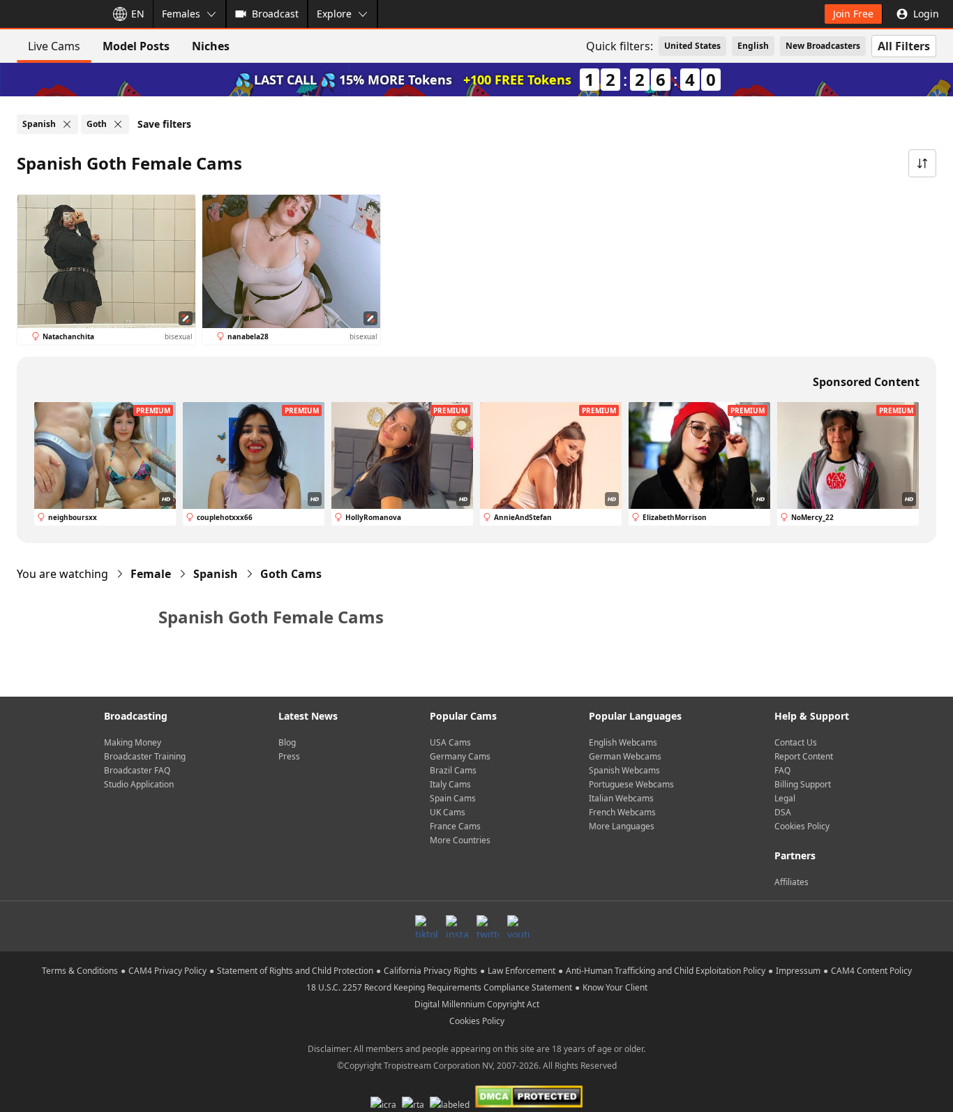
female (150, 573)
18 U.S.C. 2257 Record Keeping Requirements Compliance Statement (439, 987)
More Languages (621, 826)
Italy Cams (450, 784)
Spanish (215, 573)
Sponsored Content (866, 382)
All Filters (904, 46)
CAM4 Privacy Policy (167, 971)
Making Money (132, 742)
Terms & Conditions (80, 971)
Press (289, 756)
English (753, 46)
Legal (784, 798)
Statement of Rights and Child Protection (295, 971)
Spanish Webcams (624, 770)
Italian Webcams (621, 798)
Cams (291, 573)
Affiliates (791, 882)
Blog (287, 742)
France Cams (455, 826)
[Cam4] (50, 14)
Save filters (164, 124)
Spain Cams (453, 798)
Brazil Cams (453, 770)
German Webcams (625, 756)
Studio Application (139, 784)
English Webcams (623, 742)
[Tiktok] (426, 926)
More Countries (460, 840)
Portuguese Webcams (631, 784)
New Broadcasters (823, 46)
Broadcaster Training (145, 756)
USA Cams (450, 742)
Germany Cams (460, 756)
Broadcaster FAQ (137, 770)
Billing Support (802, 784)
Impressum (798, 971)
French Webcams (622, 812)
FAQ (782, 770)
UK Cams (447, 812)
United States (692, 46)
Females (181, 13)
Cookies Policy (802, 826)
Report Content (803, 756)
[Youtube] (518, 926)
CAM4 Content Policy (871, 971)
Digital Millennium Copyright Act (476, 1004)
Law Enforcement (521, 971)
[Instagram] (457, 926)
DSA (782, 812)
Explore (334, 13)
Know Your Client (615, 987)
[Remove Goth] (118, 124)
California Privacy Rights (430, 971)
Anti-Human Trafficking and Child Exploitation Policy (665, 971)
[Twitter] (487, 926)
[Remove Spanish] (67, 124)
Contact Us (795, 742)
